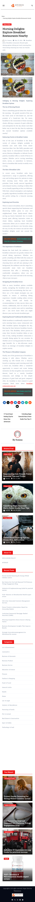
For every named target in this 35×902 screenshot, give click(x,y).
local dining (6, 47)
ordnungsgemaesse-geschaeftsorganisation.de (16, 741)
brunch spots (24, 43)
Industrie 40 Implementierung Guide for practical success (17, 851)
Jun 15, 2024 (16, 478)
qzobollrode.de (6, 739)
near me (22, 47)
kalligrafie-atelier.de (8, 748)
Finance (4, 674)
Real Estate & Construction (10, 718)
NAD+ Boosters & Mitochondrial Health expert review (16, 876)
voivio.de (5, 760)
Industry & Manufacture (9, 705)
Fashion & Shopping (8, 678)
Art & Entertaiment (8, 647)
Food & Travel (6, 683)
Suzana (9, 40)
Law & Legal (6, 701)
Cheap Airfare (7, 24)
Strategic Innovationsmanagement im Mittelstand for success (14, 633)
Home (4, 696)
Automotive (6, 652)
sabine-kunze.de (7, 746)
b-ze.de (4, 753)
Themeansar (17, 891)
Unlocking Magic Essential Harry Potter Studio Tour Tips (16, 506)
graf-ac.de (5, 758)
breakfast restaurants (13, 43)
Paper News (26, 888)
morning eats (15, 47)
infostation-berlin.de (8, 743)
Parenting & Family (8, 709)
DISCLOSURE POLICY (9, 558)
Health (4, 692)
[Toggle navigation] (3, 5)
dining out (16, 45)
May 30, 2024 (17, 510)
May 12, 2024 (17, 542)
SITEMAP (5, 562)
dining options (7, 45)
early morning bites (25, 45)
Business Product (7, 661)
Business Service (7, 665)
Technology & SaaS (8, 727)
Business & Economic (9, 656)
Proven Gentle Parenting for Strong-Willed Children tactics (17, 797)
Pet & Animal (6, 714)
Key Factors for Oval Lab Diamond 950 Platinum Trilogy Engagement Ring (17, 583)
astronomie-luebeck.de (9, 755)
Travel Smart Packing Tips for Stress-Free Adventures (16, 538)
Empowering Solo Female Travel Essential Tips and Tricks (17, 475)
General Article (7, 687)
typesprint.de (6, 750)
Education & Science (8, 669)
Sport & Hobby (7, 723)
